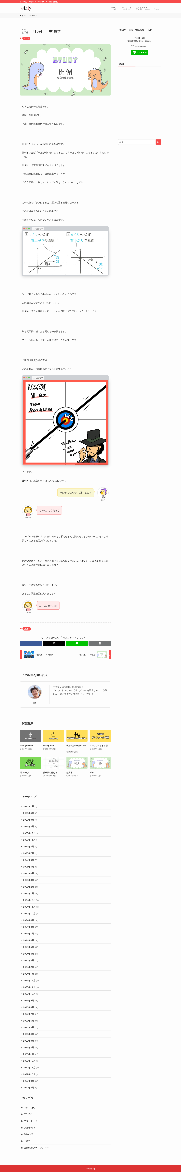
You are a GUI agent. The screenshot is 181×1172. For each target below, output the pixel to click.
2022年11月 (31, 1067)
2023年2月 (30, 1047)
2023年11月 (31, 987)
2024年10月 (31, 913)
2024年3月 (30, 960)
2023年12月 (31, 980)
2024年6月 (30, 940)
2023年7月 (30, 1013)
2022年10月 (31, 1074)
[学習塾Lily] (26, 8)
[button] (31, 643)
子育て (27, 1141)
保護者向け (29, 1127)
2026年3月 (30, 819)
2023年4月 (30, 1033)
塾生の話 (28, 1134)
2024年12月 (31, 900)
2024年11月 (31, 906)
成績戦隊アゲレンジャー (36, 1147)
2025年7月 (30, 853)
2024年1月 (30, 973)
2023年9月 (30, 1000)
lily (34, 702)
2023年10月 (31, 993)
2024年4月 (30, 953)
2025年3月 (30, 879)
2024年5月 (30, 946)
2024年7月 (30, 933)
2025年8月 (30, 846)
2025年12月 (30, 833)
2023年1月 (30, 1054)
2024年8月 (30, 926)
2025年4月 (30, 873)
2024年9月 (30, 920)
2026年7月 (30, 806)
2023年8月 (30, 1007)
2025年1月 (30, 893)
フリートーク (30, 1121)
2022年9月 (30, 1080)
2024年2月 (30, 967)
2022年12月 (31, 1060)
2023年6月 (30, 1020)
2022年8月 (30, 1087)
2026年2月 (30, 826)
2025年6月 (30, 859)
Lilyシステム (30, 1107)
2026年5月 (30, 812)
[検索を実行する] (158, 142)
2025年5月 (30, 866)
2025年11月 (30, 839)
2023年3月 (30, 1040)
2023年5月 (30, 1027)
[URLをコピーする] (100, 643)
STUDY (26, 38)
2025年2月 (30, 886)
